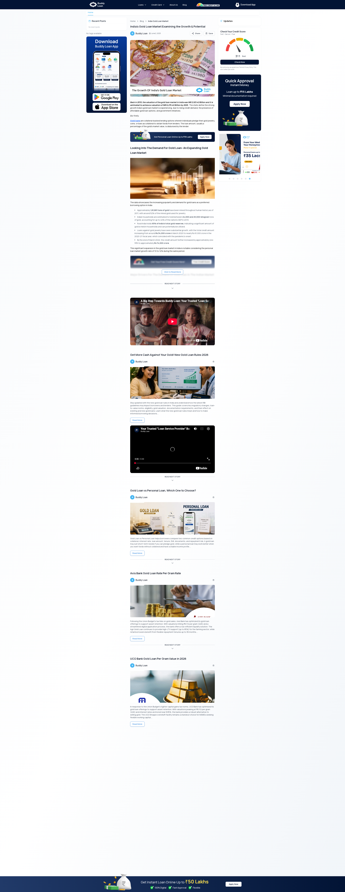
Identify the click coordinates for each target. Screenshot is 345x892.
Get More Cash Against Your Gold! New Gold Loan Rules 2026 (169, 355)
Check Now (239, 62)
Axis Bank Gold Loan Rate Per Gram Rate (155, 573)
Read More (137, 420)
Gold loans (135, 120)
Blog (142, 21)
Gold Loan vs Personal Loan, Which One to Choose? (163, 490)
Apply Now (204, 137)
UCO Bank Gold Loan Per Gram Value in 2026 (158, 658)
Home (90, 12)
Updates (228, 21)
